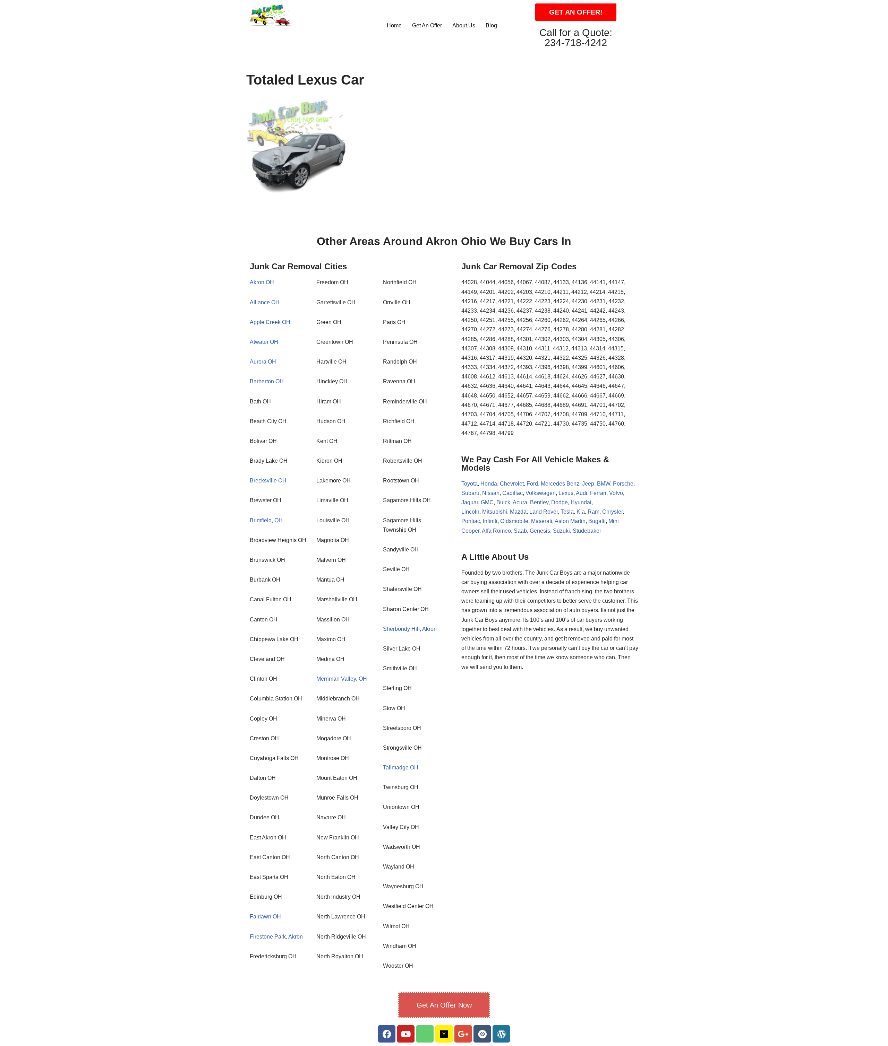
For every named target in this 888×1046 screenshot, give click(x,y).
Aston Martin (570, 521)
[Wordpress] (501, 1034)
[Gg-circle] (482, 1034)
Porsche (623, 484)
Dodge (559, 502)
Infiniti (490, 521)
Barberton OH (267, 381)
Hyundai (581, 502)
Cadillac (512, 493)
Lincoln (470, 512)
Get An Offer (427, 25)
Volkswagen (541, 493)
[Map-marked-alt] (425, 1034)
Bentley (539, 502)
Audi (581, 493)
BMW (603, 484)
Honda (488, 484)
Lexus (565, 493)
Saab (520, 531)
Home (394, 25)
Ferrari (598, 493)
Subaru (470, 493)
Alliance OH (265, 302)
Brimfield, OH (266, 520)
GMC (487, 502)
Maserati (541, 521)
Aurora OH (263, 362)
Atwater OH (264, 342)
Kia (581, 512)
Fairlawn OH (265, 916)
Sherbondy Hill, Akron (410, 629)
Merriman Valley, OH (341, 679)
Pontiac (470, 521)
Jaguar (469, 502)
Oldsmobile (514, 521)
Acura (520, 502)
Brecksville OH (268, 480)
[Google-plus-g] (463, 1034)
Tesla (567, 512)
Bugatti (597, 521)
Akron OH (262, 282)
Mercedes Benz (559, 484)
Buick (503, 502)
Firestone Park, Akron (276, 937)
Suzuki (561, 531)
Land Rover (543, 512)
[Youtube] (406, 1034)
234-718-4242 (576, 42)
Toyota (469, 484)
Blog (491, 25)
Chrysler (612, 512)
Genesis (540, 531)
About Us (463, 25)
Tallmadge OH (400, 767)
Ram (593, 512)
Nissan (491, 493)
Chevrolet (512, 484)
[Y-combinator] (444, 1034)
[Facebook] (386, 1034)
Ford (532, 484)
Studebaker (587, 531)
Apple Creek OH (270, 322)
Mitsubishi (494, 512)
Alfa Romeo (496, 531)
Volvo (616, 493)
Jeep (588, 484)
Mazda (518, 512)
